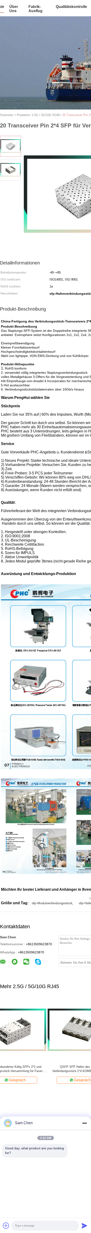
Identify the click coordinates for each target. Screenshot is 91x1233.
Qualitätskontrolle (71, 7)
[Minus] (84, 1123)
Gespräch (34, 1080)
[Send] (84, 1225)
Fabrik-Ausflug (35, 9)
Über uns (13, 9)
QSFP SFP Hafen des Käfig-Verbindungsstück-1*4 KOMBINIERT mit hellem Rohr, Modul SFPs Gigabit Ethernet (32, 1069)
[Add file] (6, 1225)
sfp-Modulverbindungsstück (52, 903)
